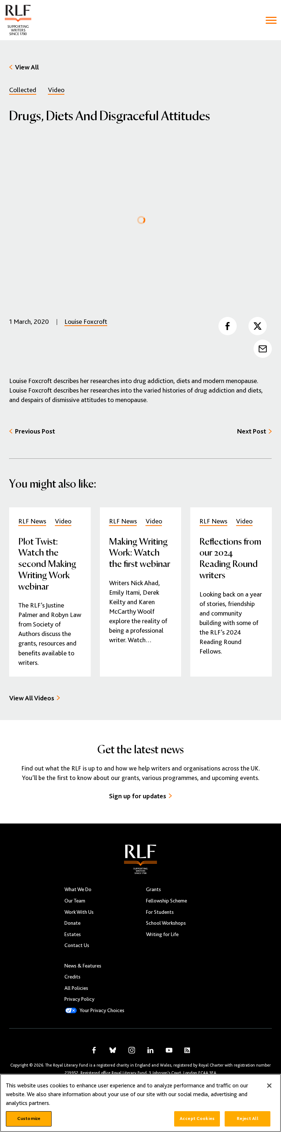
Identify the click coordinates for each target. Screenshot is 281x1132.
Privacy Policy (79, 999)
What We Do (77, 889)
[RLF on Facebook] (94, 1050)
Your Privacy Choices (101, 1010)
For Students (160, 912)
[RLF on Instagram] (131, 1050)
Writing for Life (162, 934)
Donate (72, 923)
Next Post (251, 431)
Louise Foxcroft (85, 321)
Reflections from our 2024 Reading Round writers (230, 558)
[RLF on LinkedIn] (150, 1050)
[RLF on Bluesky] (112, 1050)
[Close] (269, 1086)
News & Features (82, 965)
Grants (153, 889)
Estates (72, 934)
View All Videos (31, 698)
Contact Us (76, 945)
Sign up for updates (137, 796)
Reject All (247, 1118)
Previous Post (35, 431)
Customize (28, 1118)
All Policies (76, 988)
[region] (140, 1103)
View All (27, 67)
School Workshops (166, 923)
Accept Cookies (197, 1118)
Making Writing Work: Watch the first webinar (139, 552)
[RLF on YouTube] (169, 1050)
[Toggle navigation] (271, 20)
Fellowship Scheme (166, 900)
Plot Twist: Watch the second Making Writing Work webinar (47, 563)
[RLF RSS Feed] (187, 1050)
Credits (72, 976)
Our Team (74, 900)
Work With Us (79, 912)
